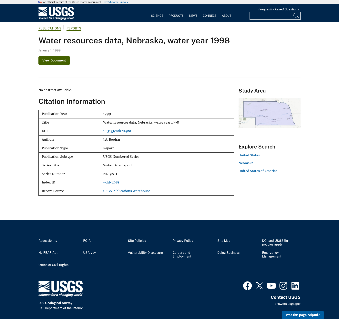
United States (249, 155)
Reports (74, 28)
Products (176, 15)
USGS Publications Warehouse (126, 191)
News (193, 15)
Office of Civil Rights (53, 265)
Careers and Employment (182, 254)
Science (157, 15)
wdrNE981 (111, 182)
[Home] (56, 19)
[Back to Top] (324, 304)
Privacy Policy (183, 241)
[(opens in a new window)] (247, 285)
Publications (49, 28)
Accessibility (47, 241)
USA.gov (89, 253)
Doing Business (228, 253)
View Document (54, 60)
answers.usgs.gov (288, 304)
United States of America (258, 171)
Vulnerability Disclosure (145, 253)
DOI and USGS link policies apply (276, 242)
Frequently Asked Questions (278, 9)
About (226, 15)
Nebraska (246, 163)
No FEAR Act (47, 253)
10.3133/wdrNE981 (117, 131)
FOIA (87, 241)
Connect (209, 15)
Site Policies (137, 241)
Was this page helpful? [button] (303, 315)
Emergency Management (271, 254)
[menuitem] (157, 13)
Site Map (224, 241)
